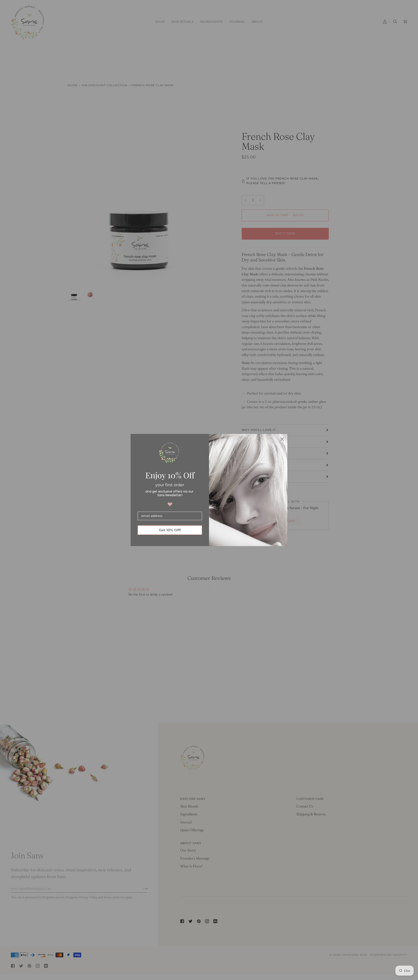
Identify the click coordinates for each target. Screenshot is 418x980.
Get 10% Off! (170, 530)
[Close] (282, 439)
